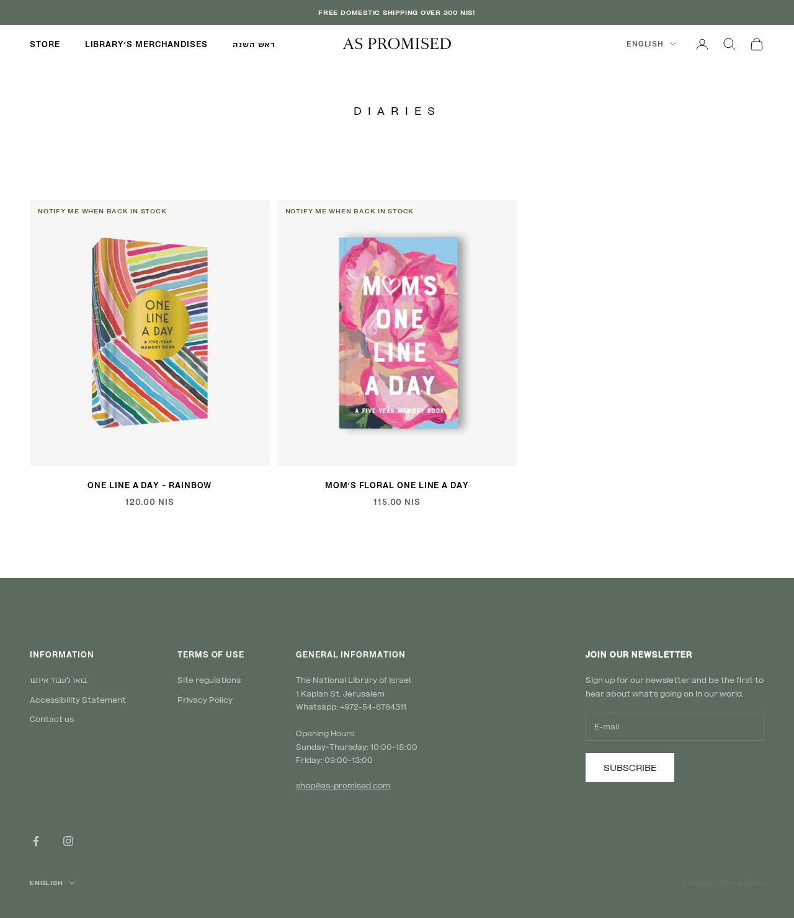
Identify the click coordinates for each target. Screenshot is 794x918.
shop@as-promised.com (343, 785)
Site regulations (209, 680)
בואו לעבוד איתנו (58, 680)
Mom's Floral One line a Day (397, 485)
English (645, 43)
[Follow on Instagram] (68, 841)
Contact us (52, 719)
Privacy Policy (205, 700)
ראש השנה (254, 44)
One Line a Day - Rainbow (149, 485)
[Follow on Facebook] (36, 841)
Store (45, 44)
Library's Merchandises (146, 44)
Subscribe (630, 767)
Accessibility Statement (78, 700)
